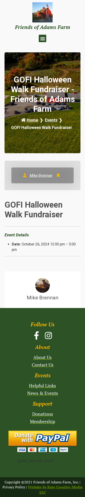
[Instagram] (48, 336)
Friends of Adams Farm (42, 27)
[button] (42, 38)
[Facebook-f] (37, 336)
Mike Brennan (40, 175)
